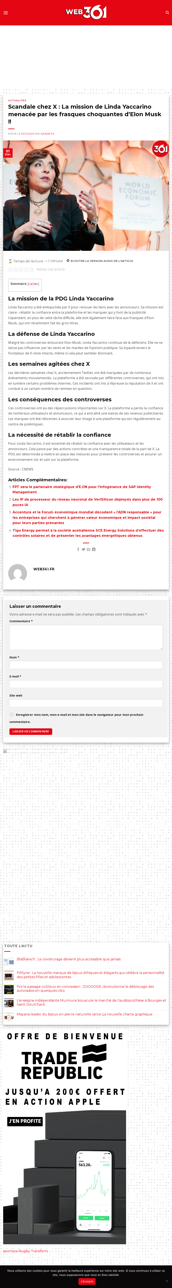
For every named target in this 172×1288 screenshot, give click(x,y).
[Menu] (5, 13)
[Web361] (86, 12)
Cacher (33, 284)
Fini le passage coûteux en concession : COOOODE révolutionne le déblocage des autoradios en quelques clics (85, 989)
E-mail (15, 676)
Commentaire (21, 621)
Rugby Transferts (33, 1251)
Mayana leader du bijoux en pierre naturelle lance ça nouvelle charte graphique (84, 1014)
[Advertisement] (86, 56)
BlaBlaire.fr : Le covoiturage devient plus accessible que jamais (69, 959)
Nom (14, 657)
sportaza (10, 1251)
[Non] (167, 1282)
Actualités (17, 100)
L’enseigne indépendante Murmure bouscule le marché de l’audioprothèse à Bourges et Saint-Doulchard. (91, 1002)
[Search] (167, 13)
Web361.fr (47, 133)
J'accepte (87, 1281)
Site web (15, 695)
